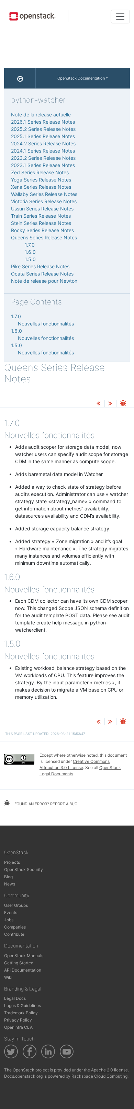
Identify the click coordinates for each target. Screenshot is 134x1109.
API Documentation (22, 970)
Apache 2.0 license (109, 1069)
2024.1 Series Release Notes (43, 151)
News (9, 884)
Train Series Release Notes (41, 216)
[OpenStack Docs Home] (20, 78)
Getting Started (18, 962)
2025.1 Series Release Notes (43, 136)
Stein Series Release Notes (41, 223)
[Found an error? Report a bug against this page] (123, 404)
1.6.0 (30, 252)
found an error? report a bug (45, 803)
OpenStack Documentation (81, 78)
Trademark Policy (21, 1012)
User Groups (16, 905)
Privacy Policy (18, 1020)
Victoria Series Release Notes (44, 201)
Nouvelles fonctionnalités (46, 324)
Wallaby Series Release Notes (44, 194)
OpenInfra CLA (18, 1027)
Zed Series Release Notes (40, 172)
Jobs (8, 919)
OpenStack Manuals (23, 955)
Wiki (8, 977)
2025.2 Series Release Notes (43, 129)
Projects (12, 862)
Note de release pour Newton (44, 281)
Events (10, 912)
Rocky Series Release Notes (42, 230)
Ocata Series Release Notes (42, 274)
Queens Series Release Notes (44, 237)
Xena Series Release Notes (41, 187)
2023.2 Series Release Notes (43, 158)
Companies (15, 927)
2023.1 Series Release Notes (43, 165)
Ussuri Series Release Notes (42, 208)
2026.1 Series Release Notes (43, 122)
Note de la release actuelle (41, 114)
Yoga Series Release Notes (41, 180)
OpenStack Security (23, 869)
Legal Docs (15, 998)
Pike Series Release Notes (40, 266)
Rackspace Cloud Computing (99, 1076)
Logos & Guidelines (22, 1005)
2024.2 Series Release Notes (43, 143)
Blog (8, 876)
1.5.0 (30, 259)
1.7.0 (30, 245)
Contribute (14, 934)
